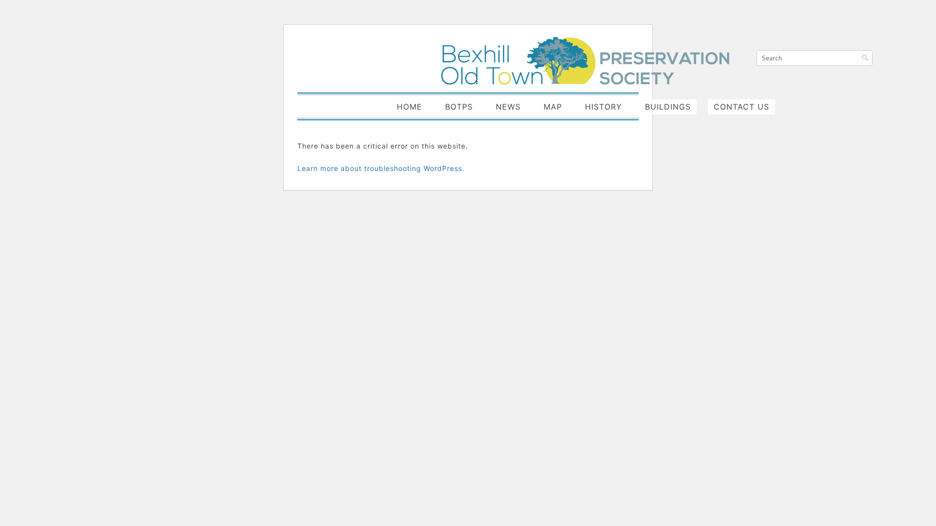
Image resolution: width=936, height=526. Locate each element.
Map (553, 107)
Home (409, 107)
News (508, 107)
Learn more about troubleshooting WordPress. (381, 168)
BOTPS (459, 107)
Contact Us (741, 107)
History (603, 107)
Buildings (668, 107)
